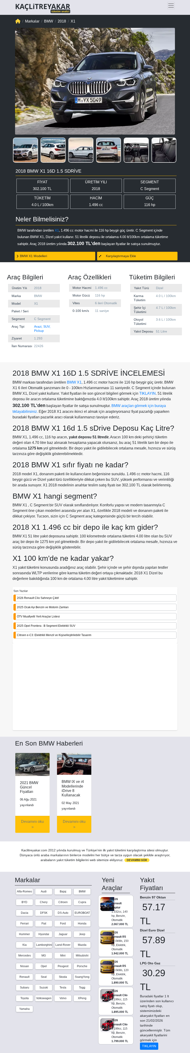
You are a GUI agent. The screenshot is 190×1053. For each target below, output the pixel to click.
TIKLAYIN (147, 393)
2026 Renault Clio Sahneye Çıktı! (38, 598)
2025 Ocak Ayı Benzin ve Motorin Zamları (43, 607)
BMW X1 (74, 382)
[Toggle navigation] (171, 5)
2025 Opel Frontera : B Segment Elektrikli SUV (46, 625)
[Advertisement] (95, 687)
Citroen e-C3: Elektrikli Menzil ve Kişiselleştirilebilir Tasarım (54, 635)
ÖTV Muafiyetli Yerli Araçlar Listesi (38, 616)
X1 (57, 230)
